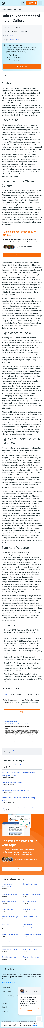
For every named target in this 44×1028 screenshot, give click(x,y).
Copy (22, 712)
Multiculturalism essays (9, 957)
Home (4, 9)
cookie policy (34, 1025)
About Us (5, 1007)
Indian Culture (17, 9)
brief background (26, 93)
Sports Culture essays (30, 949)
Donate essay (6, 992)
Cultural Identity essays (30, 884)
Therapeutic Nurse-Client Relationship (14, 765)
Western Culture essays (9, 942)
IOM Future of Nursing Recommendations (15, 790)
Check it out (30, 1010)
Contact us (5, 1011)
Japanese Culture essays (31, 957)
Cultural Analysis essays (10, 894)
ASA (37, 694)
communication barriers (10, 352)
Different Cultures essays (10, 934)
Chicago (30, 694)
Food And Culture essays (10, 917)
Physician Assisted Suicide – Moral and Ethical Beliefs (19, 808)
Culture (9, 9)
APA (6, 694)
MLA (12, 694)
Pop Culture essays (29, 901)
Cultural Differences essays (32, 894)
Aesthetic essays (7, 909)
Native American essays (9, 949)
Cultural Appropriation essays (32, 934)
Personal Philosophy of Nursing (12, 782)
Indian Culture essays (9, 901)
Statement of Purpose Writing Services (14, 996)
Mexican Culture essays (31, 917)
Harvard (20, 694)
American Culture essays (31, 942)
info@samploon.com (8, 982)
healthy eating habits (16, 521)
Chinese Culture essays (30, 909)
